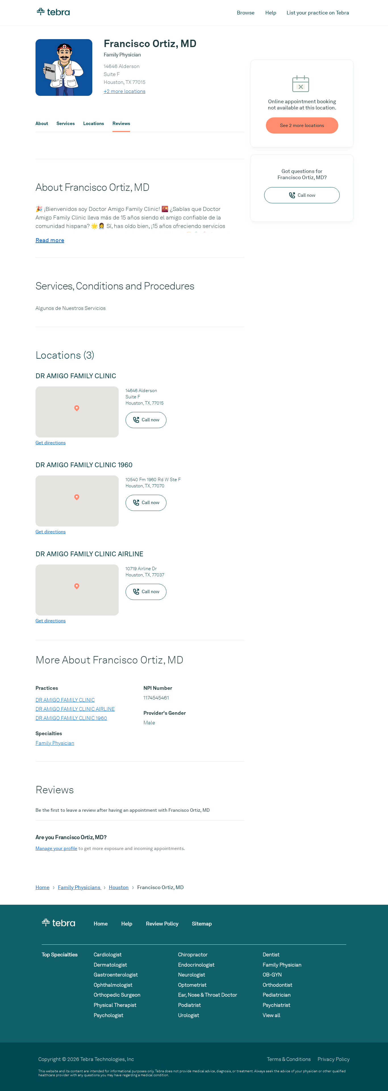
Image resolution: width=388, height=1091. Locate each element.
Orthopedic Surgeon (117, 995)
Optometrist (192, 985)
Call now (306, 195)
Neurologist (191, 975)
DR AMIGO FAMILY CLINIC (65, 700)
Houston (119, 887)
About (42, 123)
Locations (93, 123)
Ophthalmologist (113, 985)
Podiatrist (189, 1005)
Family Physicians (79, 887)
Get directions (51, 442)
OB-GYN (272, 975)
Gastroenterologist (116, 975)
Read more (50, 240)
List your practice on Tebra (318, 13)
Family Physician (55, 743)
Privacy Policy (334, 1059)
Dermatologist (110, 965)
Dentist (271, 954)
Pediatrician (277, 995)
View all (271, 1015)
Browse (246, 13)
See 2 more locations (302, 125)
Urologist (188, 1015)
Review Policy (162, 924)
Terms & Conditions (289, 1059)
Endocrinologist (196, 965)
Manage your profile (56, 848)
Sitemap (202, 924)
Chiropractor (193, 954)
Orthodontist (277, 985)
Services (66, 123)
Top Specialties (60, 954)
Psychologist (108, 1015)
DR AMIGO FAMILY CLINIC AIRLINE (75, 709)
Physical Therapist (115, 1005)
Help (270, 13)
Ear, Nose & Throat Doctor (207, 995)
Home (42, 887)
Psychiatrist (276, 1005)
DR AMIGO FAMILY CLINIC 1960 (71, 718)
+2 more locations (124, 91)
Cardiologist (108, 954)
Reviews (121, 123)
